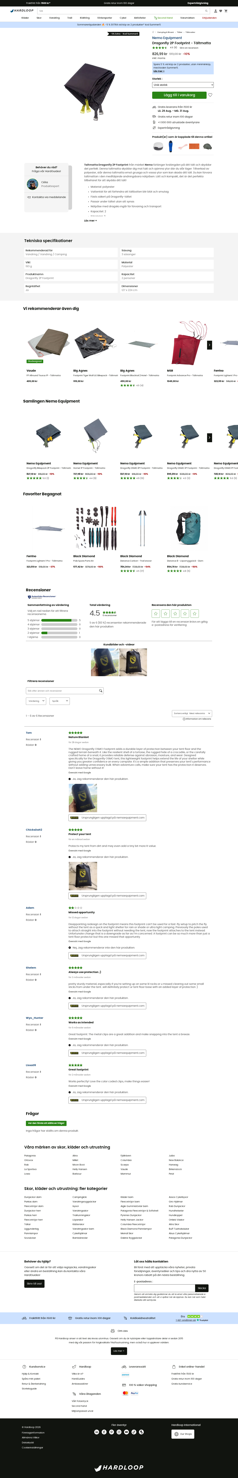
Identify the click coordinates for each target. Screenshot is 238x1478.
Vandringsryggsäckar (84, 1202)
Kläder (25, 18)
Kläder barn (127, 1197)
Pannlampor (31, 1233)
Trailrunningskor (81, 1215)
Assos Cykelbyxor (178, 1197)
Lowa (27, 1174)
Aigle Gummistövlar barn (134, 1206)
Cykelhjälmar (80, 1233)
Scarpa (125, 1165)
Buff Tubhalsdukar (179, 1229)
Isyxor (76, 1206)
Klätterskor (78, 1224)
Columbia (126, 1160)
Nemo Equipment (167, 38)
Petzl (171, 1174)
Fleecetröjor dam (33, 1206)
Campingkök (80, 1197)
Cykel (123, 18)
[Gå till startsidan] (154, 32)
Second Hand (165, 18)
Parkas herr (30, 1215)
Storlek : (157, 79)
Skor (39, 18)
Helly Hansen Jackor (132, 1220)
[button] (88, 90)
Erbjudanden (209, 18)
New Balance (176, 1160)
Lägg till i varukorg (179, 95)
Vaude (124, 1169)
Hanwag (173, 1165)
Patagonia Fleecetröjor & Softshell (139, 1211)
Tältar (179, 32)
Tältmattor (190, 32)
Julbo (172, 1156)
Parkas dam (30, 1202)
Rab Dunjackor (177, 1206)
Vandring (54, 18)
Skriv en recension (189, 48)
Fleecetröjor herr (33, 1220)
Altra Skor (174, 1224)
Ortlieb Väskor (176, 1220)
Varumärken (187, 18)
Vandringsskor (80, 1211)
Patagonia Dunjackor (180, 1238)
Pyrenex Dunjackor (131, 1215)
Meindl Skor (127, 1233)
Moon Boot (79, 1165)
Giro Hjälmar (176, 1202)
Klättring (85, 18)
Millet (75, 1160)
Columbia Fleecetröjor (133, 1224)
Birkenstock (175, 1169)
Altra (75, 1156)
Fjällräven (126, 1156)
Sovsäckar (30, 1238)
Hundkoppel (175, 1215)
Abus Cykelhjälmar (179, 1233)
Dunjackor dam (32, 1197)
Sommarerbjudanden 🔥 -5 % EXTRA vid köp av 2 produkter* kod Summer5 (119, 25)
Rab (26, 1165)
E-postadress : (143, 1281)
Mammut (126, 1174)
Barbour (77, 1174)
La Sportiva (30, 1169)
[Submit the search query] (206, 11)
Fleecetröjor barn (130, 1202)
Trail (69, 18)
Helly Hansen (80, 1169)
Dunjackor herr (32, 1211)
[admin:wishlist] (210, 95)
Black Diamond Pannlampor (136, 1229)
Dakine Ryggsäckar (131, 1238)
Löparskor (78, 1220)
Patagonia (30, 1156)
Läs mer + (158, 71)
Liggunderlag (31, 1229)
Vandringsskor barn (83, 1229)
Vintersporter (104, 18)
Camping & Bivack (165, 32)
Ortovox (28, 1160)
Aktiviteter (140, 18)
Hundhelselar (176, 1211)
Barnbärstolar (80, 1238)
